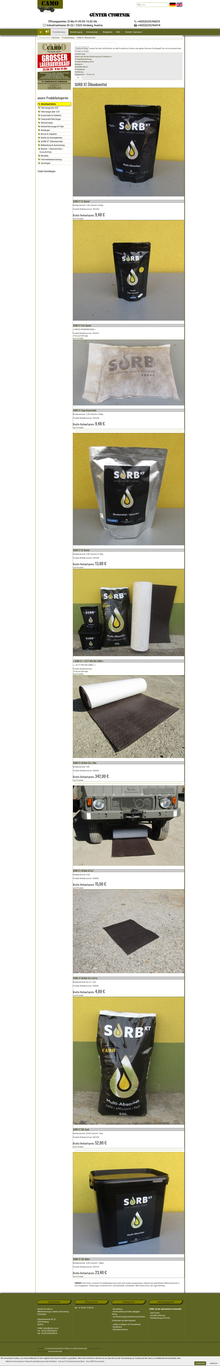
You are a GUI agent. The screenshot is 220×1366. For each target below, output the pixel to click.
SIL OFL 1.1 (66, 1351)
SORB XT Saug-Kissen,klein (84, 410)
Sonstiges (45, 163)
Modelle (44, 155)
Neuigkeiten (107, 32)
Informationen (92, 32)
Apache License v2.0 (94, 1348)
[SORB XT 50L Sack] (128, 1061)
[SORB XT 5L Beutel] (128, 489)
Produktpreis (80, 69)
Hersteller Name (81, 67)
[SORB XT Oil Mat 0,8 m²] (128, 826)
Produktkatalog (58, 32)
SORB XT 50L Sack (81, 1129)
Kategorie (78, 64)
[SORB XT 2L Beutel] (128, 142)
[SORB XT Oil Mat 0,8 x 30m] (128, 717)
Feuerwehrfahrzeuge (51, 119)
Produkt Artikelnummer (84, 62)
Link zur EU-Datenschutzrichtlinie (71, 1361)
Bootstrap (40, 1348)
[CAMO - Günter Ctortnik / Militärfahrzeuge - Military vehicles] (50, 6)
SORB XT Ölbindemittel (52, 141)
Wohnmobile (47, 122)
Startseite (55, 38)
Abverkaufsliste (48, 104)
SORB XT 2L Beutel (81, 201)
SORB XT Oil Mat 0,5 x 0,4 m (85, 978)
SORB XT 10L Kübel (81, 1259)
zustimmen (200, 1363)
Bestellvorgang (76, 32)
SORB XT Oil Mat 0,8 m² (83, 870)
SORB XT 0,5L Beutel (82, 325)
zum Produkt (78, 219)
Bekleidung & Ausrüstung (53, 145)
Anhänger (45, 130)
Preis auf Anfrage (81, 336)
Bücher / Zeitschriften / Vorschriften (51, 150)
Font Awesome (42, 1351)
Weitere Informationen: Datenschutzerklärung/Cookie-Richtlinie (31, 1361)
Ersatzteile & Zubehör (51, 115)
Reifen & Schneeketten (51, 137)
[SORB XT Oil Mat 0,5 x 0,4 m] (128, 931)
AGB (118, 32)
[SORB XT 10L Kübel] (128, 1203)
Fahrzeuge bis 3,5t (49, 108)
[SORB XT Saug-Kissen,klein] (128, 372)
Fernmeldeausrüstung (51, 159)
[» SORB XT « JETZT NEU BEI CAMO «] (128, 612)
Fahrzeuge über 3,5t (50, 111)
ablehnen (213, 1363)
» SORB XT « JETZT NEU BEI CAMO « (88, 661)
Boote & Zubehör (49, 134)
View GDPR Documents (95, 1361)
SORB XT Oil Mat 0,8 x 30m (84, 762)
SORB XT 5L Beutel (81, 550)
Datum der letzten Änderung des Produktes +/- (94, 57)
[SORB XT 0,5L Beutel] (128, 270)
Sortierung (79, 72)
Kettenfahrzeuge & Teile (52, 126)
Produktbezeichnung (83, 59)
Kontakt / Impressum (133, 32)
